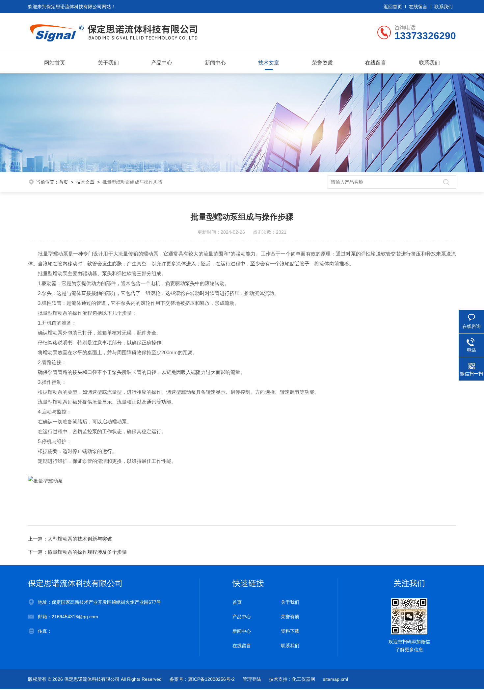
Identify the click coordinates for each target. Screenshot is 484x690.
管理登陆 (252, 679)
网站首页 (54, 63)
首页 (63, 182)
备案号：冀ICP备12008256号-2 (202, 679)
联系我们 (443, 6)
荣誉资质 (322, 63)
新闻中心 (215, 63)
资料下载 (290, 631)
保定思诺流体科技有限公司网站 (78, 6)
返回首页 (393, 6)
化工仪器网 (303, 679)
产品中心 (161, 63)
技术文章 (268, 63)
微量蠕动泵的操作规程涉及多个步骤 (87, 552)
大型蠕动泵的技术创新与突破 (80, 539)
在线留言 (418, 6)
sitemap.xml (335, 679)
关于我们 (108, 63)
